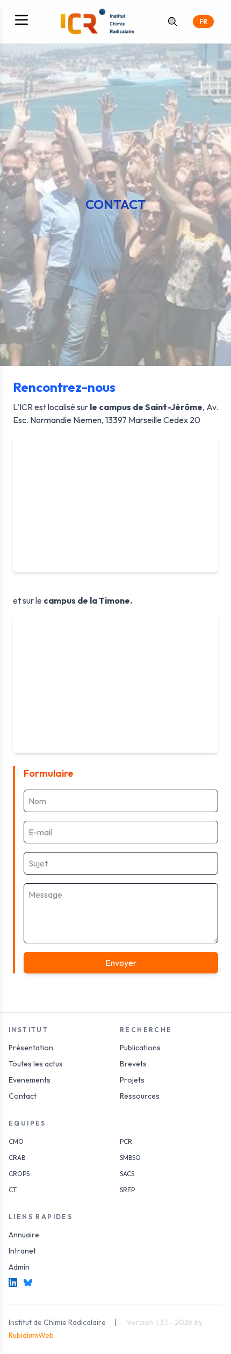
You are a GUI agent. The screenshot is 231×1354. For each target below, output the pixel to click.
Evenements (29, 1080)
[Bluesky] (28, 1282)
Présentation (31, 1047)
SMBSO (130, 1158)
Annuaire (24, 1235)
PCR (126, 1141)
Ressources (140, 1096)
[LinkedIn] (13, 1282)
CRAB (17, 1158)
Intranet (22, 1251)
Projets (132, 1080)
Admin (19, 1267)
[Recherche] (172, 21)
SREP (127, 1190)
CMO (16, 1141)
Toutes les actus (36, 1064)
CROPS (19, 1174)
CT (13, 1190)
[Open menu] (21, 19)
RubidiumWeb (31, 1335)
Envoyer (120, 962)
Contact (23, 1096)
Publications (140, 1047)
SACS (127, 1174)
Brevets (133, 1064)
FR (203, 21)
